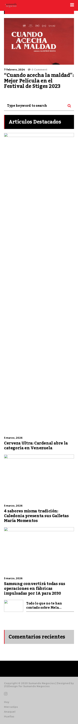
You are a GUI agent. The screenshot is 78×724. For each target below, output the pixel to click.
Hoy (6, 702)
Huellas (9, 716)
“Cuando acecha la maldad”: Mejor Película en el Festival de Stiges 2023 (39, 80)
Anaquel (9, 711)
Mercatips (11, 706)
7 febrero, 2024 (14, 69)
